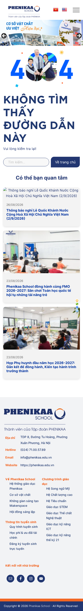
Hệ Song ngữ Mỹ (58, 488)
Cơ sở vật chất (20, 494)
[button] (76, 10)
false (4, 36)
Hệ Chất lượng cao (59, 494)
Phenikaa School (39, 606)
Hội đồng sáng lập (22, 512)
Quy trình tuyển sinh (24, 526)
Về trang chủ (65, 162)
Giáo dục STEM (57, 507)
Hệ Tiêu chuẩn (56, 501)
